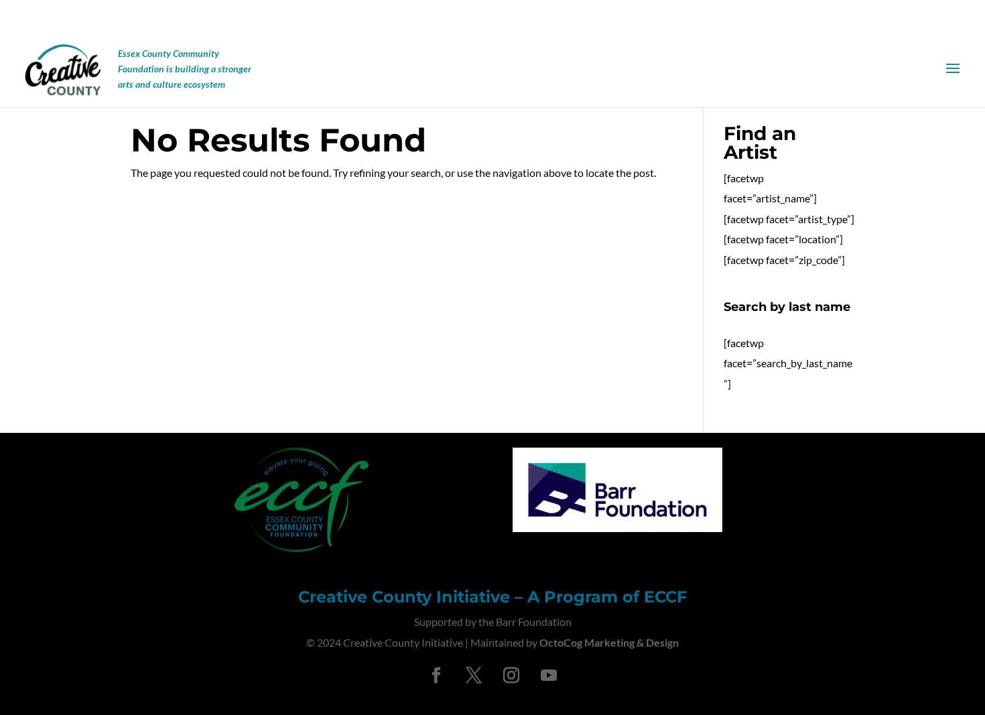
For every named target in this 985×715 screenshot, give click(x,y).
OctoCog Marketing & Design (609, 642)
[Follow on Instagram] (511, 675)
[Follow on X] (474, 675)
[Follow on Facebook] (436, 675)
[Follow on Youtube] (549, 675)
